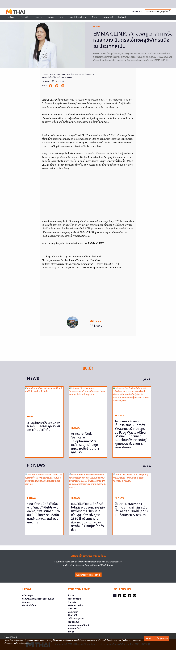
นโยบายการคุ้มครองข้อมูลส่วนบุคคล (38, 598)
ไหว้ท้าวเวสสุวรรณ (76, 618)
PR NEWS (96, 27)
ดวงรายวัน (72, 608)
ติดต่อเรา (26, 602)
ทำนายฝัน (25, 17)
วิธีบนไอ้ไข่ (72, 615)
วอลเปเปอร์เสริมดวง (78, 17)
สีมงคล (71, 631)
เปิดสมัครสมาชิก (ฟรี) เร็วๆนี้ (88, 574)
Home (44, 74)
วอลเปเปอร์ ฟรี (74, 628)
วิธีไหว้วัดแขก (73, 621)
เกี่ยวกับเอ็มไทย (29, 605)
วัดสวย (94, 17)
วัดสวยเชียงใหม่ (74, 598)
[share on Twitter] (57, 85)
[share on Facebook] (51, 85)
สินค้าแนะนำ (137, 11)
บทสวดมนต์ (108, 17)
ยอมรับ (149, 638)
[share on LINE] (63, 85)
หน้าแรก (11, 17)
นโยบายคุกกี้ (27, 595)
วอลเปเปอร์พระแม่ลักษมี (78, 625)
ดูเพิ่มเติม (147, 379)
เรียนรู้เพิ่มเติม (162, 638)
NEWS (30, 416)
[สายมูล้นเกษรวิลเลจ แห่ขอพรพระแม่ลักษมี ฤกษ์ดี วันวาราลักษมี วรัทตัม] (44, 400)
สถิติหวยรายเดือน (75, 605)
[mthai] (15, 11)
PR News (96, 326)
